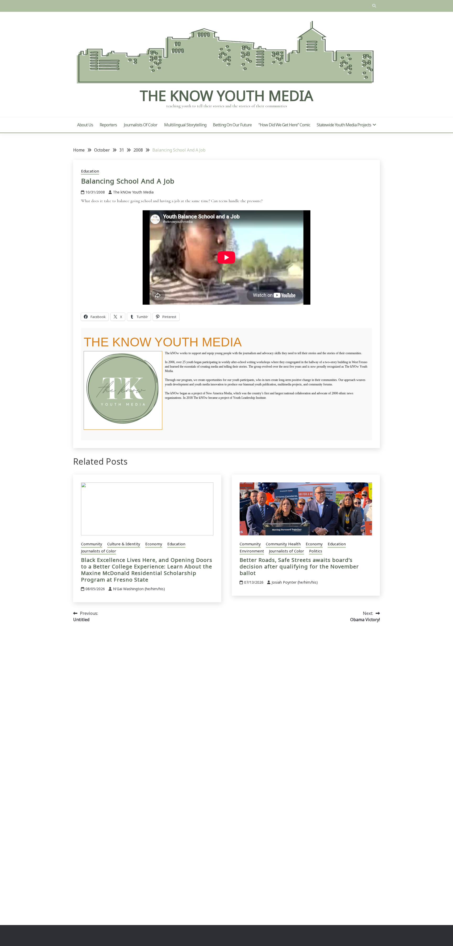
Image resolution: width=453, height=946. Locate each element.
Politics (315, 550)
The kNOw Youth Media (226, 95)
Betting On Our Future (232, 125)
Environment (252, 550)
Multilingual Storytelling (185, 125)
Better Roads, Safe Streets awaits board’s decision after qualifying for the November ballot (299, 566)
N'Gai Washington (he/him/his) (139, 588)
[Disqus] (226, 700)
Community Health (283, 543)
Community (91, 543)
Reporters (108, 125)
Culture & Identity (123, 543)
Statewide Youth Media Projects (344, 125)
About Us (85, 125)
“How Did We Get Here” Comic (284, 125)
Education (90, 171)
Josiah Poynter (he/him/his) (295, 582)
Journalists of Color (140, 125)
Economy (153, 543)
